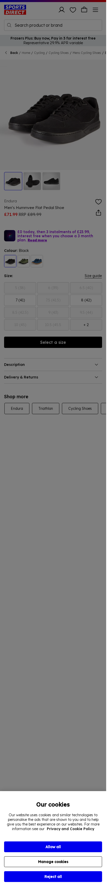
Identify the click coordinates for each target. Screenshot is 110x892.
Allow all (53, 846)
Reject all (53, 876)
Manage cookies (53, 861)
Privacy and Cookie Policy (70, 829)
